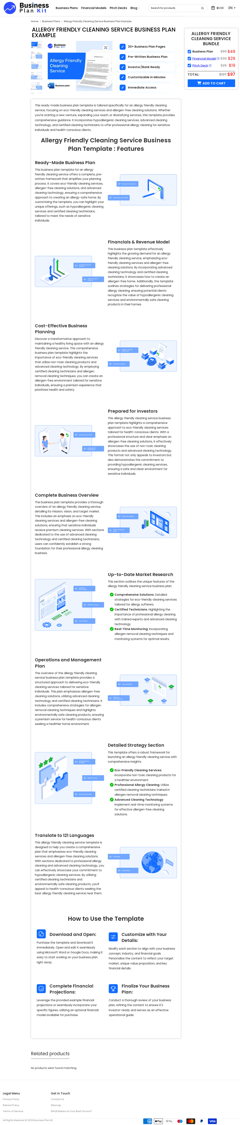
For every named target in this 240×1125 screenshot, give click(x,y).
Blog (133, 8)
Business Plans (67, 8)
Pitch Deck (200, 65)
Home (34, 21)
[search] (202, 8)
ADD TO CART (214, 83)
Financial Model (204, 58)
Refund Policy (11, 1105)
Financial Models (93, 8)
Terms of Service (13, 1111)
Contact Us (57, 1099)
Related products (50, 1054)
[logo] (26, 8)
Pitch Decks (118, 8)
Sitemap (56, 1105)
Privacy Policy (11, 1099)
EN (230, 8)
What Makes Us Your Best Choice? (71, 1111)
